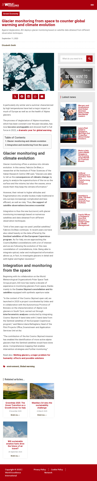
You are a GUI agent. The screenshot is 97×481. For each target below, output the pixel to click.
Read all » (15, 415)
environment (13, 366)
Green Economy (10, 14)
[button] (15, 96)
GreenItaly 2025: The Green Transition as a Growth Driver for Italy (15, 405)
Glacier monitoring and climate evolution (26, 141)
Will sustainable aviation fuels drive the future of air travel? (15, 445)
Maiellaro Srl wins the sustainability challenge (42, 405)
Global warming (27, 366)
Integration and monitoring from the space (27, 145)
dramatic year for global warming (35, 130)
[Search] (89, 58)
